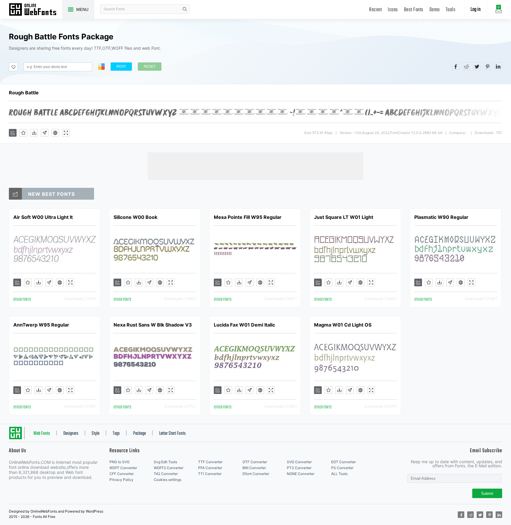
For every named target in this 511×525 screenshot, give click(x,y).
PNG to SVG (119, 462)
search (184, 9)
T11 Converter (209, 473)
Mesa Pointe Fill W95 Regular (248, 217)
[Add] (13, 133)
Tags (116, 433)
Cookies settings (167, 479)
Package (139, 433)
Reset (150, 66)
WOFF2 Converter (168, 468)
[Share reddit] (466, 66)
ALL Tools (339, 473)
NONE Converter (300, 473)
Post (121, 66)
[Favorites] (23, 133)
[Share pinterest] (487, 66)
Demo (434, 10)
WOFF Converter (123, 468)
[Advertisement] (255, 165)
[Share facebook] (456, 66)
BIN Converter (254, 468)
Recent (375, 10)
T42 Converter (166, 473)
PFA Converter (210, 468)
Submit (487, 493)
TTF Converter (210, 462)
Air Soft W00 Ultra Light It (43, 217)
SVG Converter (299, 462)
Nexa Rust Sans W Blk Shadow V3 (153, 325)
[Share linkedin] (498, 66)
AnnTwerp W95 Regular (41, 325)
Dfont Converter (255, 473)
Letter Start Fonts (172, 433)
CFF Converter (121, 473)
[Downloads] (34, 133)
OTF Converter (254, 462)
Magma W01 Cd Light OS (342, 325)
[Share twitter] (477, 66)
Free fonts (35, 10)
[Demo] (66, 133)
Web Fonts (41, 433)
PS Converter (342, 468)
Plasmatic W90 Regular (441, 217)
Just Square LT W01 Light (343, 217)
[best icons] (15, 194)
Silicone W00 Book (135, 217)
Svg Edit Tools (165, 462)
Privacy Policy (121, 479)
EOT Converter (343, 462)
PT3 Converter (299, 468)
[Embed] (55, 133)
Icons (393, 10)
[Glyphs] (44, 133)
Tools (451, 10)
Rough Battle (24, 93)
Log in (475, 9)
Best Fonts (413, 10)
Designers (70, 433)
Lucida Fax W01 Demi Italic (244, 325)
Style (95, 433)
